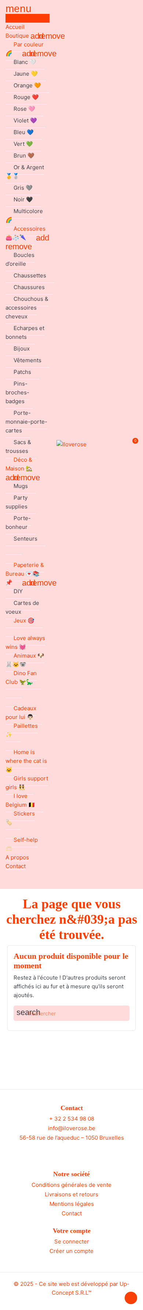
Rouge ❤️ (26, 97)
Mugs (21, 485)
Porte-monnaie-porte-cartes (26, 421)
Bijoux (22, 348)
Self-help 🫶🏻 (22, 844)
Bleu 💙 (24, 132)
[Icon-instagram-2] (78, 1151)
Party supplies (16, 502)
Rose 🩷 (24, 108)
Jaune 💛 (26, 73)
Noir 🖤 (23, 199)
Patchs (22, 371)
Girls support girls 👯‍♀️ (27, 783)
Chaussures (29, 287)
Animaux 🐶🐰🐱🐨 (25, 660)
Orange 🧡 (27, 85)
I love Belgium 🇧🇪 (20, 800)
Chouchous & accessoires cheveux (27, 307)
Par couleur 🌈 (25, 49)
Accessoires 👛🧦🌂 (25, 233)
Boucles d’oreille (20, 259)
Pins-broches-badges (17, 392)
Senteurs (25, 538)
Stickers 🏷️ (20, 818)
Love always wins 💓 (25, 642)
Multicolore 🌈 (24, 215)
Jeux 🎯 (24, 620)
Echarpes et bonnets (25, 332)
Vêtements (27, 360)
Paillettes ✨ (22, 730)
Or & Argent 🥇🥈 (25, 171)
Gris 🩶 (23, 187)
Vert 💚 (23, 143)
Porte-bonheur (18, 522)
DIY (18, 591)
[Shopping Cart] (131, 444)
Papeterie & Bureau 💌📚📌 (25, 573)
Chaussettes (30, 275)
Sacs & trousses (18, 446)
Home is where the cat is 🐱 (26, 761)
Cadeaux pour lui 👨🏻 (21, 712)
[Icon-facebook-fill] (65, 1151)
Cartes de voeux (22, 607)
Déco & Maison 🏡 (19, 464)
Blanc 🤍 (25, 61)
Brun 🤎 (24, 155)
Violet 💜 (25, 120)
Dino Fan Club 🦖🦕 (21, 677)
